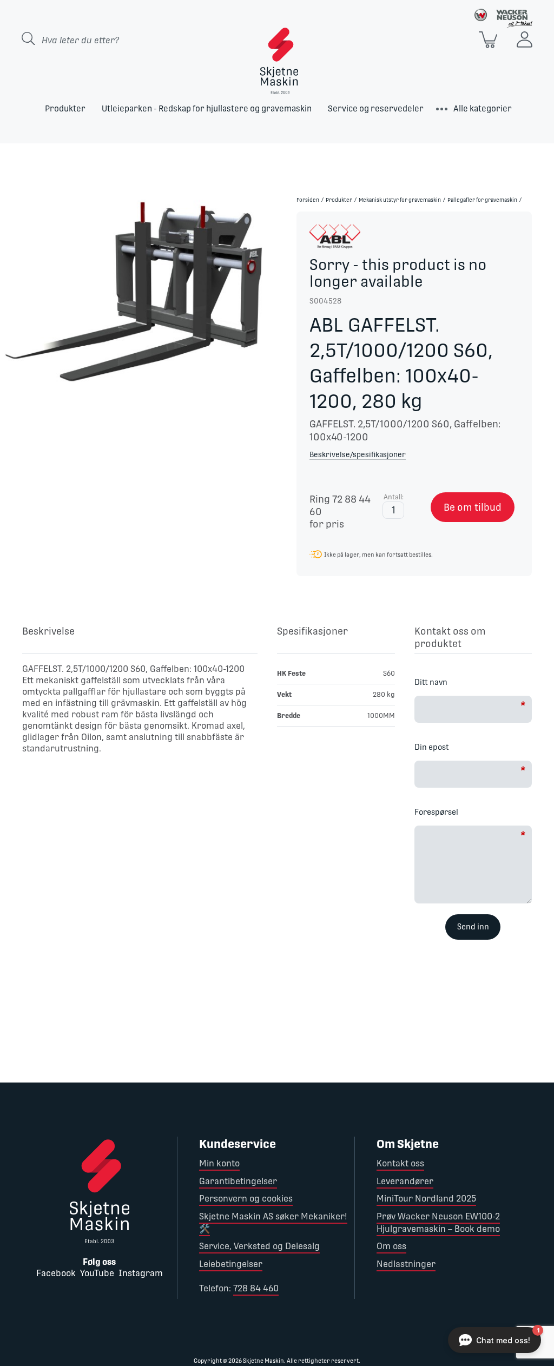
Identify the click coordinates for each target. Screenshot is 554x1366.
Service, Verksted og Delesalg (259, 1246)
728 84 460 (256, 1288)
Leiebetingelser (230, 1264)
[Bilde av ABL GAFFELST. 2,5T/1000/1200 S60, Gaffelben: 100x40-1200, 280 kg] (138, 291)
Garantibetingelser (238, 1181)
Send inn (473, 926)
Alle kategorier (482, 108)
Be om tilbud (473, 507)
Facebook (56, 1273)
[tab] (140, 639)
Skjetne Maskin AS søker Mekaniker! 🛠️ (273, 1222)
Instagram (140, 1273)
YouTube (97, 1273)
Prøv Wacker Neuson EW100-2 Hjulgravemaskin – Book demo (438, 1222)
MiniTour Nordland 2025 (426, 1198)
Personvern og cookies (246, 1198)
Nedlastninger (406, 1264)
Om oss (391, 1246)
